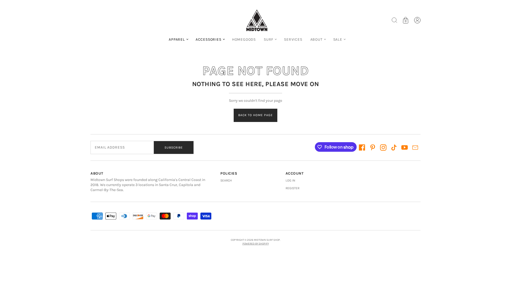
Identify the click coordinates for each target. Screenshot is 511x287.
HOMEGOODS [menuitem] (244, 39)
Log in (290, 180)
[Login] (417, 20)
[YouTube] (404, 147)
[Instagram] (383, 147)
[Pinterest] (372, 147)
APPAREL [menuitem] (177, 39)
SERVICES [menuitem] (293, 39)
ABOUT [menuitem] (316, 39)
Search (226, 180)
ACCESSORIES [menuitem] (208, 39)
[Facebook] (362, 147)
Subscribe (173, 147)
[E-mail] (415, 147)
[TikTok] (394, 147)
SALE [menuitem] (337, 39)
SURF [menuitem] (268, 39)
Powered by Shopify (255, 243)
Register (292, 188)
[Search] (394, 20)
